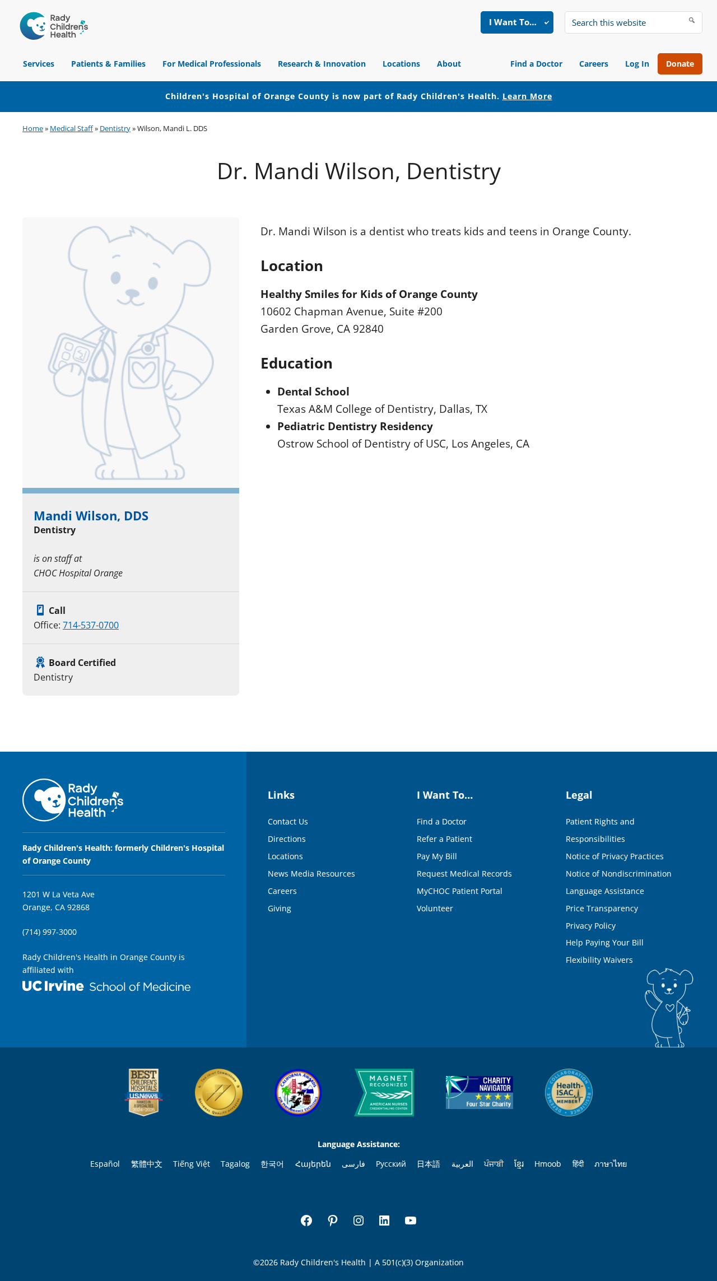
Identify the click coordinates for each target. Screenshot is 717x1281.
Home (32, 128)
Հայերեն (313, 1163)
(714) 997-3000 (49, 931)
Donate (680, 63)
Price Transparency (602, 908)
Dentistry (115, 128)
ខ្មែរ (519, 1163)
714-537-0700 (91, 625)
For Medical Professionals (211, 63)
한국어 (272, 1163)
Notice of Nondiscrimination (619, 873)
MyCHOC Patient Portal (459, 891)
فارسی (353, 1163)
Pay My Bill (437, 856)
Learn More (527, 96)
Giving (279, 908)
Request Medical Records (464, 873)
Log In (637, 63)
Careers (593, 63)
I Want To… (513, 21)
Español (105, 1163)
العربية (462, 1163)
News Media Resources (311, 873)
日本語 (428, 1163)
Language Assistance (605, 891)
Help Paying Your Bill (605, 942)
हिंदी (578, 1163)
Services (38, 63)
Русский (391, 1163)
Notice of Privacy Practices (615, 856)
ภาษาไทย (610, 1163)
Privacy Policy (591, 925)
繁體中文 (146, 1163)
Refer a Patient (444, 838)
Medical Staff (71, 128)
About (449, 63)
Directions (287, 838)
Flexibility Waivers (599, 959)
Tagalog (235, 1163)
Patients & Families (108, 63)
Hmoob (547, 1163)
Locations (401, 63)
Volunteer (435, 908)
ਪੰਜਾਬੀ (494, 1163)
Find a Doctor (536, 63)
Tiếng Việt (191, 1163)
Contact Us (288, 821)
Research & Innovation (322, 63)
